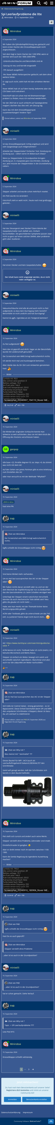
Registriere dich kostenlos (17, 1090)
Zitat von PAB (14, 924)
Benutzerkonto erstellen (36, 1099)
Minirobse (8, 17)
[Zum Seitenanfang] (51, 1121)
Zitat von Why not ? (16, 750)
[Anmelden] (45, 3)
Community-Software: (27, 1121)
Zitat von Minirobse (16, 534)
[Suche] (38, 3)
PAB (25, 720)
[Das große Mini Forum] (17, 3)
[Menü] (51, 3)
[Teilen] (51, 22)
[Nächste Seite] (33, 1069)
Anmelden (12, 1099)
